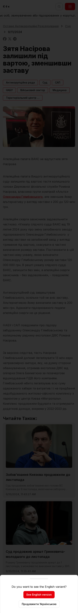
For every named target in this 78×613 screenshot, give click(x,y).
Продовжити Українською (39, 604)
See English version (39, 594)
